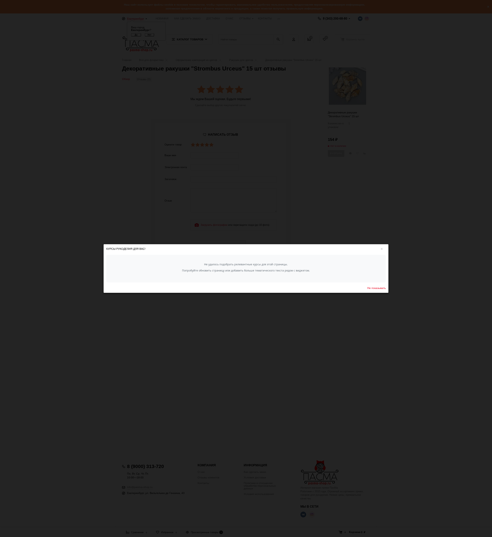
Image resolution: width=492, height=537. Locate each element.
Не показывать (376, 287)
